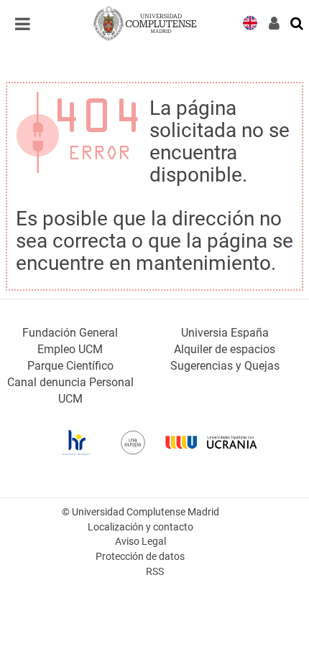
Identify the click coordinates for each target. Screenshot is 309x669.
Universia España (225, 333)
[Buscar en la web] (297, 22)
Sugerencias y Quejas (225, 366)
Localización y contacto (140, 527)
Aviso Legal (140, 541)
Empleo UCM (70, 349)
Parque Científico (70, 366)
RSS (155, 572)
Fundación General (70, 333)
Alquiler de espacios (224, 349)
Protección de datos (140, 557)
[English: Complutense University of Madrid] (250, 22)
